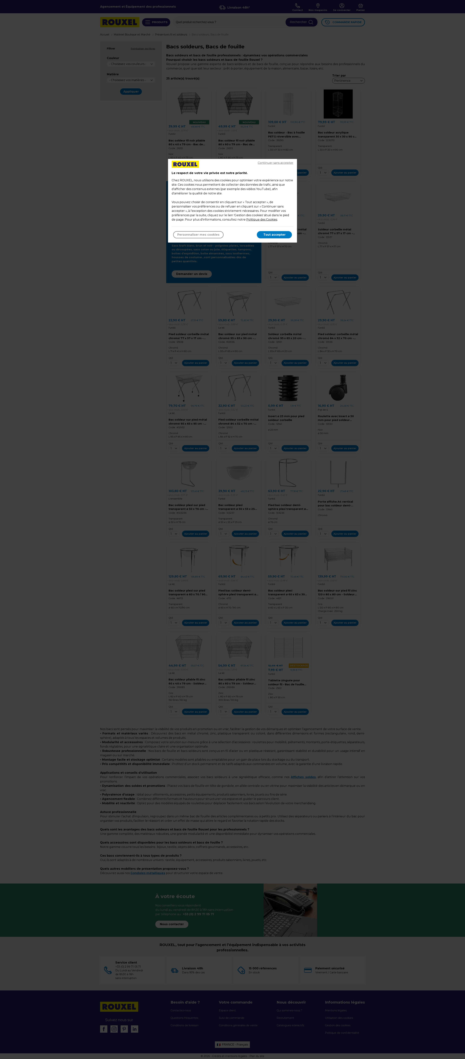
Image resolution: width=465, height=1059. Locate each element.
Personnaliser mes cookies (198, 234)
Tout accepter (274, 234)
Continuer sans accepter (275, 163)
